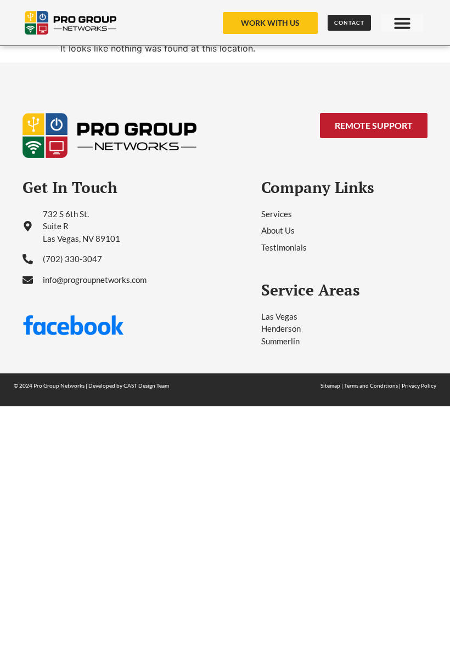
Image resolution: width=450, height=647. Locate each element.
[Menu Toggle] (402, 23)
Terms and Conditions (371, 385)
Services (276, 214)
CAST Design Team (146, 385)
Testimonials (284, 247)
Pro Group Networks (59, 385)
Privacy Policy (419, 385)
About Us (278, 230)
